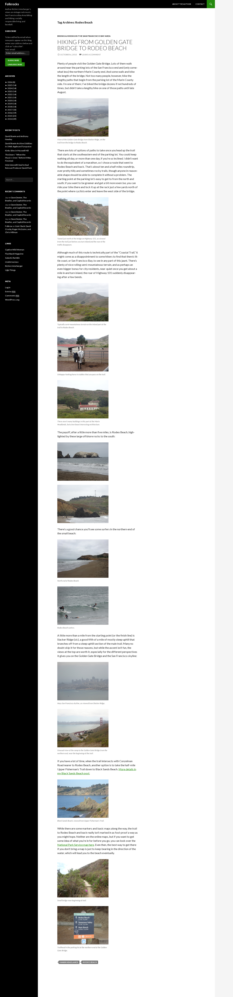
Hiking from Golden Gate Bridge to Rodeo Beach (95, 44)
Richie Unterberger (14, 266)
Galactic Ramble (12, 258)
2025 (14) (10, 85)
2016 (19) (10, 112)
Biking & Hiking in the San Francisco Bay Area (84, 36)
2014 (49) (10, 119)
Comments (12, 295)
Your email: (10, 49)
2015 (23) (10, 116)
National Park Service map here (75, 844)
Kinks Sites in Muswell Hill (17, 150)
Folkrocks (12, 4)
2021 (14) (10, 97)
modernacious (12, 262)
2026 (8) (10, 82)
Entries (10, 291)
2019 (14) (10, 103)
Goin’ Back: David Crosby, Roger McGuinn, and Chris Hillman (18, 229)
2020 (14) (10, 100)
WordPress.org (12, 299)
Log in (7, 287)
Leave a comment (91, 54)
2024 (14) (10, 88)
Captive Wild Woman (14, 249)
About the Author (181, 4)
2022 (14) (10, 94)
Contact (200, 4)
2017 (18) (10, 109)
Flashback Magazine (14, 253)
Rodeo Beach (90, 962)
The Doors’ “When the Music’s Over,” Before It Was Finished (18, 157)
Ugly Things (10, 270)
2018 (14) (10, 106)
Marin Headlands (69, 962)
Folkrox (8, 226)
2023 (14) (10, 91)
